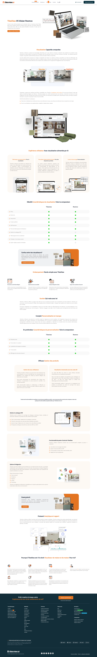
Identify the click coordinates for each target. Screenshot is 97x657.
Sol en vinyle (26, 626)
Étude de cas (59, 610)
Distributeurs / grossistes (45, 610)
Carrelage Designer (44, 617)
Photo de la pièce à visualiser (12, 614)
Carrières (78, 610)
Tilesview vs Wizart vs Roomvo (79, 619)
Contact (54, 2)
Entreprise (42, 614)
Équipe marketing (43, 620)
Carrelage (25, 608)
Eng (58, 2)
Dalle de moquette (27, 620)
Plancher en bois (26, 613)
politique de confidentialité (85, 654)
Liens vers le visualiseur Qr (12, 617)
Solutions (42, 2)
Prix (47, 2)
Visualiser (9, 608)
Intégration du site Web (11, 613)
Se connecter (78, 2)
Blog (50, 2)
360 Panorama (11, 610)
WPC (25, 629)
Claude (70, 642)
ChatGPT (63, 642)
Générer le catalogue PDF (12, 611)
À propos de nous (77, 608)
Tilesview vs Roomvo (77, 622)
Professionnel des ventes (45, 621)
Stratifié (25, 624)
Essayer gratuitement (89, 2)
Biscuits (79, 654)
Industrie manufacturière (45, 608)
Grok (88, 642)
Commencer (25, 506)
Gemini (82, 642)
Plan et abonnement (77, 611)
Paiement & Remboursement (62, 614)
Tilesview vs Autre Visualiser (78, 621)
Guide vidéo (59, 611)
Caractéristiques (35, 2)
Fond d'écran (26, 614)
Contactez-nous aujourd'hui (28, 262)
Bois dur (25, 621)
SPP (25, 627)
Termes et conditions (74, 654)
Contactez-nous (76, 614)
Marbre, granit (26, 610)
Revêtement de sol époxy (28, 630)
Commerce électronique (44, 613)
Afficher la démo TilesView (13, 31)
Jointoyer (25, 632)
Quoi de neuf (59, 613)
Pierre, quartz (26, 611)
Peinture (25, 617)
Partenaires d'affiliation (80, 613)
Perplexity (76, 642)
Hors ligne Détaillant (44, 611)
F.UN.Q (59, 617)
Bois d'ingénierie (26, 623)
